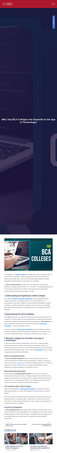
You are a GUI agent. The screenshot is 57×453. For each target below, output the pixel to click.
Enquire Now (53, 21)
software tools (20, 363)
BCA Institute (39, 350)
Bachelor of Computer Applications (23, 298)
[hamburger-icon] (53, 4)
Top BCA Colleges (20, 274)
